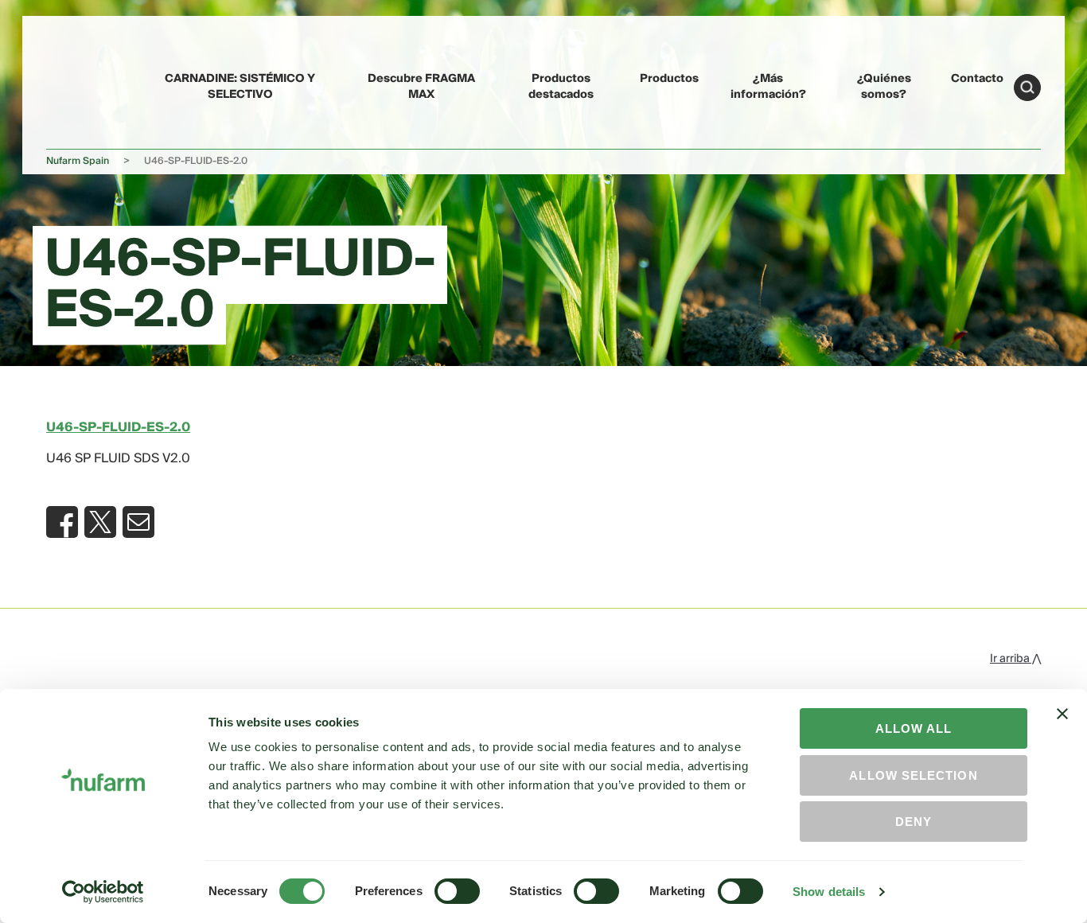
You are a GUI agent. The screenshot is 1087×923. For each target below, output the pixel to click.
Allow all (914, 728)
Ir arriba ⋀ (1015, 658)
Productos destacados (561, 86)
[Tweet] (100, 522)
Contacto (977, 78)
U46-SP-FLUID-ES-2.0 (118, 427)
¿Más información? (768, 86)
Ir (1027, 87)
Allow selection (913, 775)
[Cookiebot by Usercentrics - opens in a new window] (103, 892)
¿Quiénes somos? (884, 86)
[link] (83, 84)
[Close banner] (1062, 728)
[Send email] (138, 522)
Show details (829, 891)
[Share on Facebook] (62, 522)
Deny (913, 821)
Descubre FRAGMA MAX (421, 86)
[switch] (457, 891)
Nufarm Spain (77, 161)
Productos (669, 78)
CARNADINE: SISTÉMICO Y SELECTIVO (240, 86)
